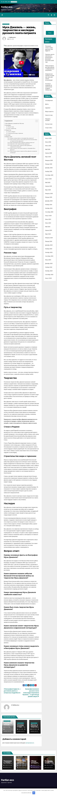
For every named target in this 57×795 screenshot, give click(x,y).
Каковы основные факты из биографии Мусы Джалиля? (22, 138)
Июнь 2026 (48, 145)
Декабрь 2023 (48, 245)
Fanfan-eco (6, 7)
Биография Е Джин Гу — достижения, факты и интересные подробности (12, 690)
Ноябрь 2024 (48, 204)
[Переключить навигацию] (54, 15)
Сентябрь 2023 (49, 256)
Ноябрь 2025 (48, 171)
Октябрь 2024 (48, 208)
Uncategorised (6, 24)
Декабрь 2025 (48, 167)
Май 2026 (47, 149)
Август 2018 (48, 278)
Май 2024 (47, 226)
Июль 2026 (48, 142)
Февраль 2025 (49, 193)
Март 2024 (48, 234)
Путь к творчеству (12, 128)
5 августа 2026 (49, 765)
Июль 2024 (48, 219)
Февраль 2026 (49, 160)
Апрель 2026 (48, 153)
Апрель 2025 (48, 186)
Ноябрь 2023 (48, 248)
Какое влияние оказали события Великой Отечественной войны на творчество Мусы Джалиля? (23, 140)
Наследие (8, 135)
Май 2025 (47, 182)
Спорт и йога (48, 127)
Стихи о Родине (11, 131)
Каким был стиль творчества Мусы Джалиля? (20, 143)
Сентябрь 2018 (49, 274)
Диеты (47, 104)
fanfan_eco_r (12, 37)
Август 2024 (48, 215)
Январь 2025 (48, 197)
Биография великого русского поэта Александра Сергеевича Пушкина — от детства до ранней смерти (31, 692)
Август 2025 (48, 178)
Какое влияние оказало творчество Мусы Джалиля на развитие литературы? (23, 152)
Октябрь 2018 (48, 270)
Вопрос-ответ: (9, 136)
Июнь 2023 (48, 259)
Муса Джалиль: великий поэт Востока (15, 123)
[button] (48, 15)
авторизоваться (30, 742)
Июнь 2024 (48, 223)
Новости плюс (49, 115)
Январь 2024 (48, 241)
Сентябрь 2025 (49, 175)
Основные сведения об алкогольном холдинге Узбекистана (48, 87)
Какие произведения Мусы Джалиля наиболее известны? (22, 142)
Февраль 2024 (49, 237)
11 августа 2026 (35, 765)
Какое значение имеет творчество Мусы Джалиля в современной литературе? (21, 146)
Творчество (8, 130)
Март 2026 (48, 156)
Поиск (47, 23)
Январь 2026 (48, 164)
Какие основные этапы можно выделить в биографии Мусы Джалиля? (22, 149)
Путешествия (48, 124)
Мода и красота (49, 111)
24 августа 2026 (8, 765)
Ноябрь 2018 (48, 267)
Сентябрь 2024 (49, 212)
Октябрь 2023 (48, 252)
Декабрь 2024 (48, 201)
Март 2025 (48, 189)
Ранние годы (11, 126)
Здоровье (47, 107)
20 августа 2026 (22, 765)
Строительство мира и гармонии (15, 133)
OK (33, 792)
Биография (8, 125)
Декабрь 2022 (48, 263)
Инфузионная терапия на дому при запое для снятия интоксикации (49, 77)
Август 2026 (48, 138)
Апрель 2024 (48, 230)
